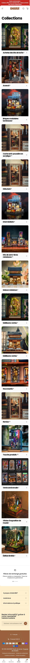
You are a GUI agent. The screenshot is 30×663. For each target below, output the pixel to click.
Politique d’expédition (14, 638)
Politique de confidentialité (9, 636)
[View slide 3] (17, 581)
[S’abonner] (24, 604)
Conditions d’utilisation (21, 636)
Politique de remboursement (14, 633)
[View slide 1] (13, 581)
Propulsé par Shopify (17, 631)
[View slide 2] (15, 581)
